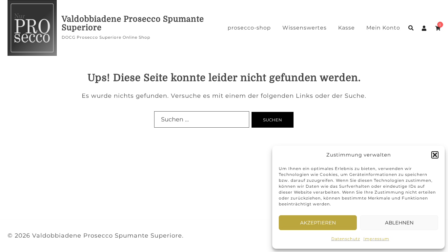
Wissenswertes (304, 28)
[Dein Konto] (424, 28)
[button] (435, 155)
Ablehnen (399, 223)
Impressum (376, 238)
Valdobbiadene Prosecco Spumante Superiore (133, 23)
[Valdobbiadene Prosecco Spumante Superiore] (32, 28)
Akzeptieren (318, 223)
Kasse (346, 28)
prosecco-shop (249, 28)
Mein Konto (383, 28)
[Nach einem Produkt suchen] (411, 28)
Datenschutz (345, 238)
